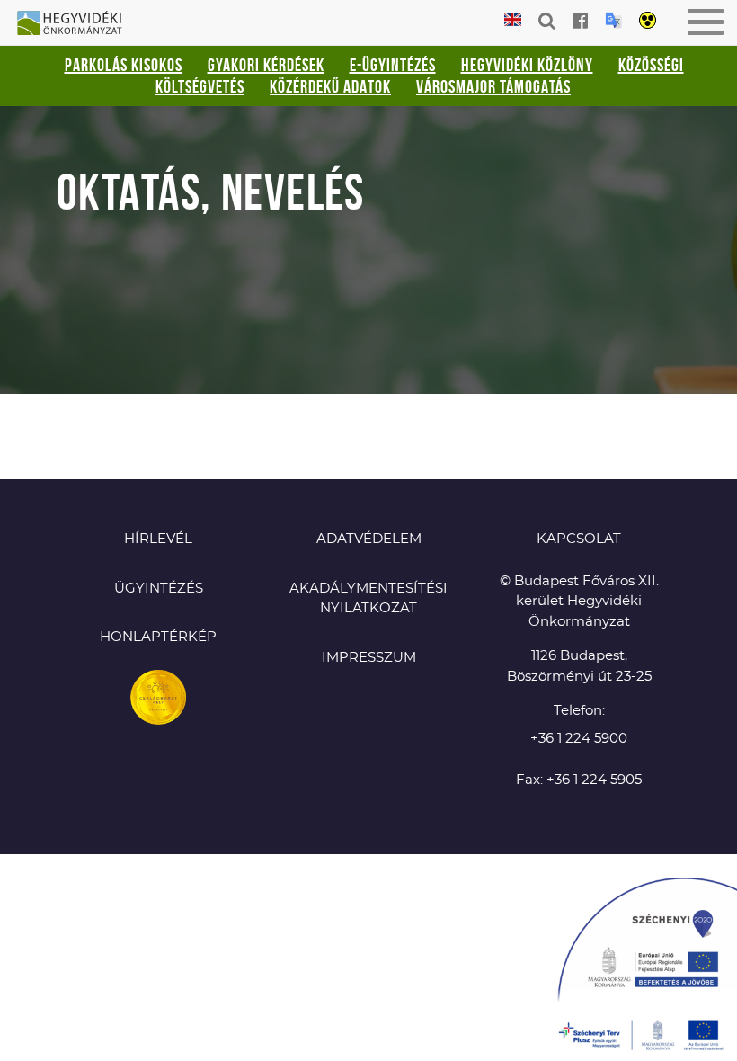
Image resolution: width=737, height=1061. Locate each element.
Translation (613, 20)
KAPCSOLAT (579, 539)
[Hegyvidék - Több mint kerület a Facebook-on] (580, 21)
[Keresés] (546, 21)
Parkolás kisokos (123, 65)
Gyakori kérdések (266, 65)
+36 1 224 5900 (578, 738)
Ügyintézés (158, 588)
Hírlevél (158, 539)
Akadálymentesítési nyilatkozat (368, 599)
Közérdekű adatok (330, 86)
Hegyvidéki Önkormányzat (76, 24)
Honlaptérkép (158, 637)
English (512, 20)
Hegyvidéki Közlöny (527, 65)
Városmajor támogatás (493, 86)
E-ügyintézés (393, 65)
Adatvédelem (369, 539)
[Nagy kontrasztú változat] (647, 22)
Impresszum (369, 657)
